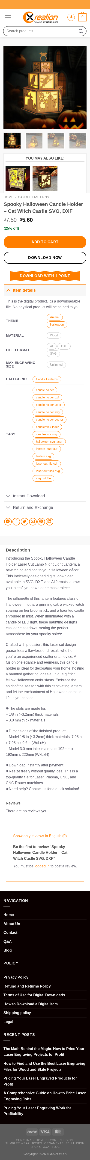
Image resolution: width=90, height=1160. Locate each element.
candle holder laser (48, 404)
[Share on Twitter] (24, 521)
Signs (36, 1146)
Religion (66, 1140)
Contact (10, 933)
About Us (11, 924)
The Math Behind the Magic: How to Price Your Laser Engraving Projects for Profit (43, 1052)
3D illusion (75, 1143)
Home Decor (46, 1140)
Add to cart (44, 242)
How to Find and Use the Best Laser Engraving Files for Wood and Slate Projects (44, 1066)
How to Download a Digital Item (30, 1004)
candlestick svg (46, 434)
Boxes (37, 1143)
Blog (7, 950)
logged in (42, 866)
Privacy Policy (15, 977)
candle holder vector (49, 419)
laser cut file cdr (46, 463)
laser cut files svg (48, 471)
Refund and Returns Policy (27, 986)
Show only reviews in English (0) (40, 836)
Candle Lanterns (33, 197)
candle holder (45, 390)
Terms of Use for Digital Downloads (34, 995)
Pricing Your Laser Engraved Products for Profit (40, 1081)
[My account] (71, 17)
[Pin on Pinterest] (41, 521)
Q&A (7, 941)
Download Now (45, 258)
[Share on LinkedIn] (49, 521)
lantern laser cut (46, 449)
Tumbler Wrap (18, 1143)
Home (8, 197)
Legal (8, 1022)
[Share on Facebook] (16, 521)
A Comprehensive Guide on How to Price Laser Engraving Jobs (44, 1096)
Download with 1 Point (45, 276)
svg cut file (43, 478)
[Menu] (7, 17)
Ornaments (53, 1143)
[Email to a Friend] (33, 521)
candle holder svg (48, 412)
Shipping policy (17, 1013)
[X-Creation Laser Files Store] (40, 17)
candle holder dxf (47, 397)
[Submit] (81, 31)
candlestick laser (47, 427)
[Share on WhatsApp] (8, 521)
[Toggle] (8, 290)
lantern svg (43, 456)
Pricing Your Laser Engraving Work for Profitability (37, 1111)
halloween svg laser (49, 441)
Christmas (25, 1140)
